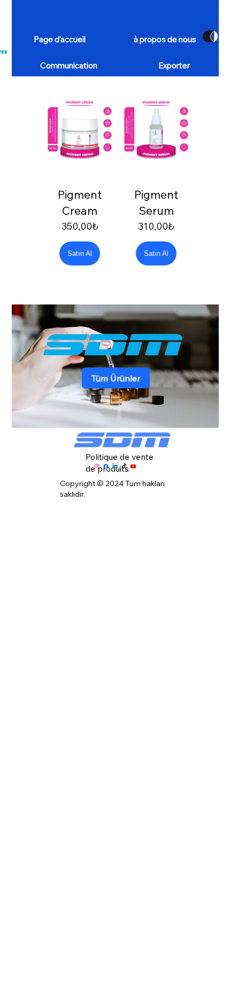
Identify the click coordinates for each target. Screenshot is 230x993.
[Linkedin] (115, 466)
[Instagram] (97, 466)
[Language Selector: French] (210, 36)
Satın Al (79, 253)
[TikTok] (124, 466)
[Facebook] (106, 466)
